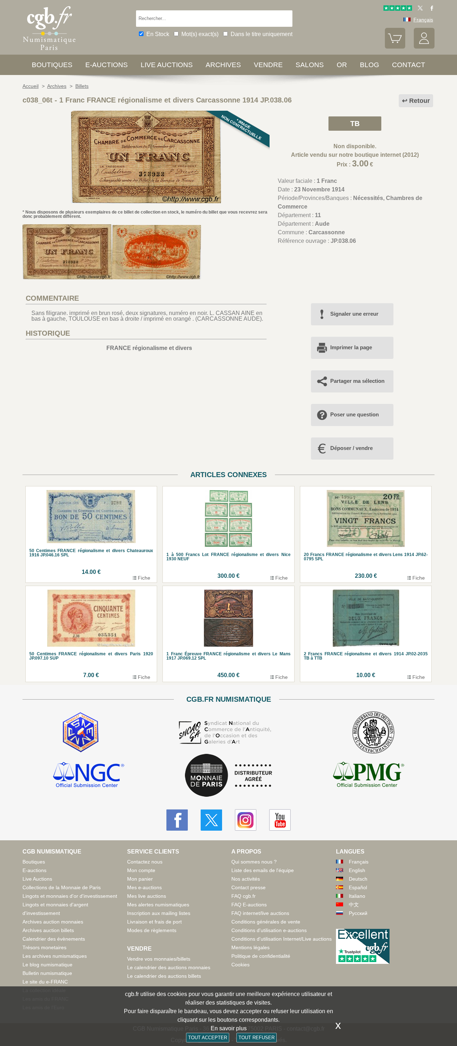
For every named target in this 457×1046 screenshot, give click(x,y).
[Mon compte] (424, 47)
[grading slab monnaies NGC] (88, 775)
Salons (310, 65)
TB (355, 123)
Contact (408, 65)
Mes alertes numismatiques (158, 904)
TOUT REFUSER (256, 1037)
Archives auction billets (48, 930)
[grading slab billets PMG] (368, 776)
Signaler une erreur (354, 314)
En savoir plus (229, 1028)
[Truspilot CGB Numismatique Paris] (397, 9)
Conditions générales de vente (265, 922)
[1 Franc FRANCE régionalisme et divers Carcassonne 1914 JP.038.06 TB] (146, 201)
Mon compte (141, 870)
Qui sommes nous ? (254, 862)
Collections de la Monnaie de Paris (61, 887)
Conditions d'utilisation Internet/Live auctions (281, 939)
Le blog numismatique (47, 964)
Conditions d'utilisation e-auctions (269, 930)
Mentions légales (250, 947)
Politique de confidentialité (260, 956)
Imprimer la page (351, 347)
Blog (369, 65)
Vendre (268, 65)
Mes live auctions (146, 896)
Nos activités (245, 879)
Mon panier (140, 879)
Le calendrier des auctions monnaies (168, 967)
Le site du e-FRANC (45, 982)
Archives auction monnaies (52, 922)
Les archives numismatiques (54, 956)
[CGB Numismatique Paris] (49, 52)
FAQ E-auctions (249, 904)
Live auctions (167, 65)
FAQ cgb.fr (243, 896)
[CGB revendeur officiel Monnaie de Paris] (228, 776)
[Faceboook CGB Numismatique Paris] (177, 820)
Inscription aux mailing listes (158, 913)
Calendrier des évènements (53, 939)
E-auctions (106, 65)
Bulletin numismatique (47, 973)
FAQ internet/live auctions (260, 913)
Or (342, 65)
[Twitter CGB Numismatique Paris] (211, 820)
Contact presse (248, 887)
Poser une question (354, 414)
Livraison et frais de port (154, 922)
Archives (223, 65)
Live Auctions (37, 879)
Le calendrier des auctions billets (164, 976)
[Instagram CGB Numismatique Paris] (245, 820)
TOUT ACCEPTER (207, 1037)
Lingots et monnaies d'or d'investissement (69, 896)
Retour (419, 100)
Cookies (240, 964)
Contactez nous (144, 862)
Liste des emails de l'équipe (262, 870)
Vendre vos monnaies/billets (158, 959)
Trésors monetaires (44, 947)
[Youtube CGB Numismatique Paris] (280, 820)
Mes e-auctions (144, 887)
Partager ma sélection (357, 381)
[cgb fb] (430, 9)
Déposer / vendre (351, 448)
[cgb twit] (418, 9)
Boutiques (52, 65)
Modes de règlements (151, 930)
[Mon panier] (395, 47)
